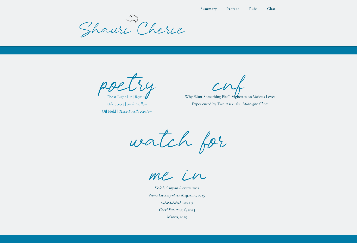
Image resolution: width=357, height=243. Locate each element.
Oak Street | (127, 104)
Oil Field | (127, 111)
